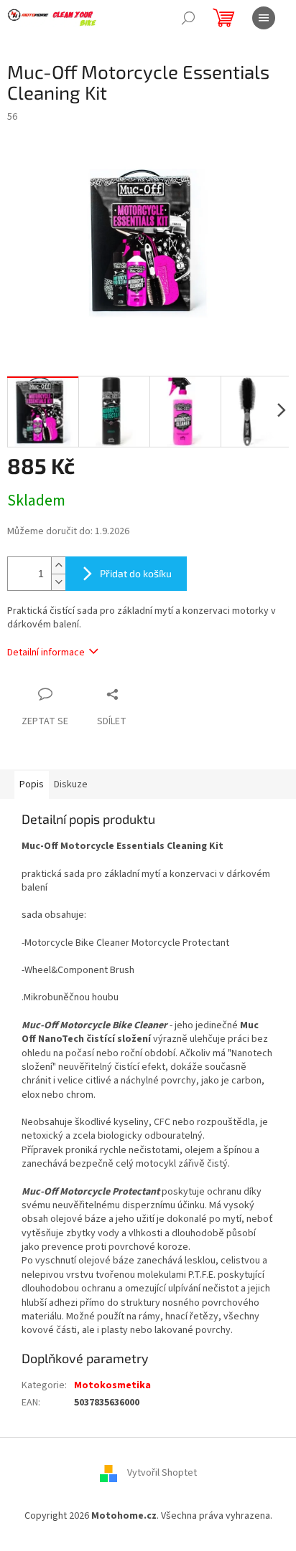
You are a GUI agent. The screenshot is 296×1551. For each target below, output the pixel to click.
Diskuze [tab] (71, 784)
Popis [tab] (31, 784)
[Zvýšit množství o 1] (58, 565)
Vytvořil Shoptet (162, 1473)
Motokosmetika (112, 1385)
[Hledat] (188, 18)
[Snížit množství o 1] (58, 582)
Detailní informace (46, 652)
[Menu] (263, 18)
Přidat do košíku (136, 573)
